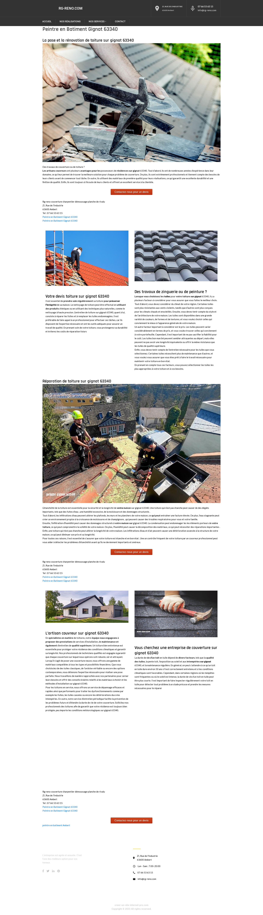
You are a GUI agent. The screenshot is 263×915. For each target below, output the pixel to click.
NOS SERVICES (96, 21)
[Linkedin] (53, 871)
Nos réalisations (70, 21)
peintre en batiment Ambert (56, 825)
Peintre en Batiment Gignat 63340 (59, 216)
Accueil (46, 21)
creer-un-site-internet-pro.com (131, 905)
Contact (120, 21)
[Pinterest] (58, 871)
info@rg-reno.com (207, 10)
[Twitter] (48, 871)
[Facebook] (43, 871)
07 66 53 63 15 (205, 6)
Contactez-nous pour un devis (131, 191)
